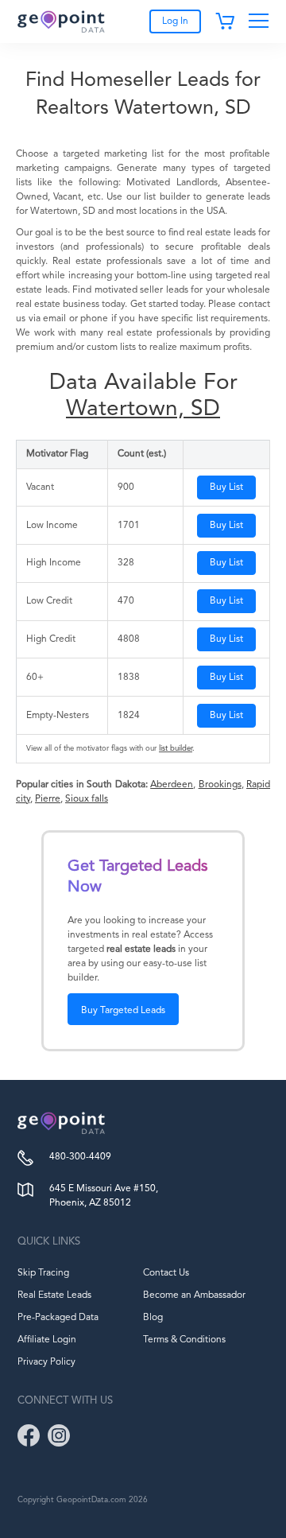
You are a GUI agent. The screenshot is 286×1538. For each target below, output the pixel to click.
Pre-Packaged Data (58, 1317)
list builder (175, 748)
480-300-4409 (80, 1157)
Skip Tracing (43, 1273)
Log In (175, 21)
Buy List (226, 487)
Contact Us (166, 1273)
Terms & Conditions (184, 1340)
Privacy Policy (46, 1362)
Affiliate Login (46, 1340)
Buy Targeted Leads (123, 1011)
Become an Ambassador (194, 1295)
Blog (153, 1317)
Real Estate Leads (54, 1295)
